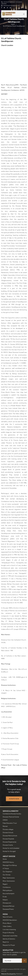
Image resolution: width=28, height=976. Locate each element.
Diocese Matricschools (10, 836)
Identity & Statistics (9, 939)
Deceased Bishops (8, 906)
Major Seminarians (9, 878)
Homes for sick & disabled (11, 848)
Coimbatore (6, 887)
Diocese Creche (8, 845)
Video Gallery (7, 926)
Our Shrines (6, 875)
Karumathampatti (8, 893)
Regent (5, 884)
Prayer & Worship (8, 932)
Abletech (19, 974)
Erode (5, 897)
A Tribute (6, 868)
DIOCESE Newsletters (10, 920)
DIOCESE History (8, 862)
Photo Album (7, 923)
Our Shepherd (7, 871)
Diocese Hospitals (8, 839)
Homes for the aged (9, 851)
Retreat (5, 826)
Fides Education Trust (10, 823)
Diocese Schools (8, 832)
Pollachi (5, 900)
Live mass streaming (9, 929)
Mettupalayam (7, 890)
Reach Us (6, 942)
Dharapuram (7, 903)
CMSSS (5, 820)
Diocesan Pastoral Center (11, 817)
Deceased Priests (8, 909)
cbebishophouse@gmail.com (11, 5)
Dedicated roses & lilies (10, 936)
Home (13, 24)
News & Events (7, 917)
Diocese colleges (8, 829)
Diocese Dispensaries (9, 842)
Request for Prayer (9, 945)
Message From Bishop (10, 865)
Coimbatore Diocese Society (12, 814)
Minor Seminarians (9, 881)
